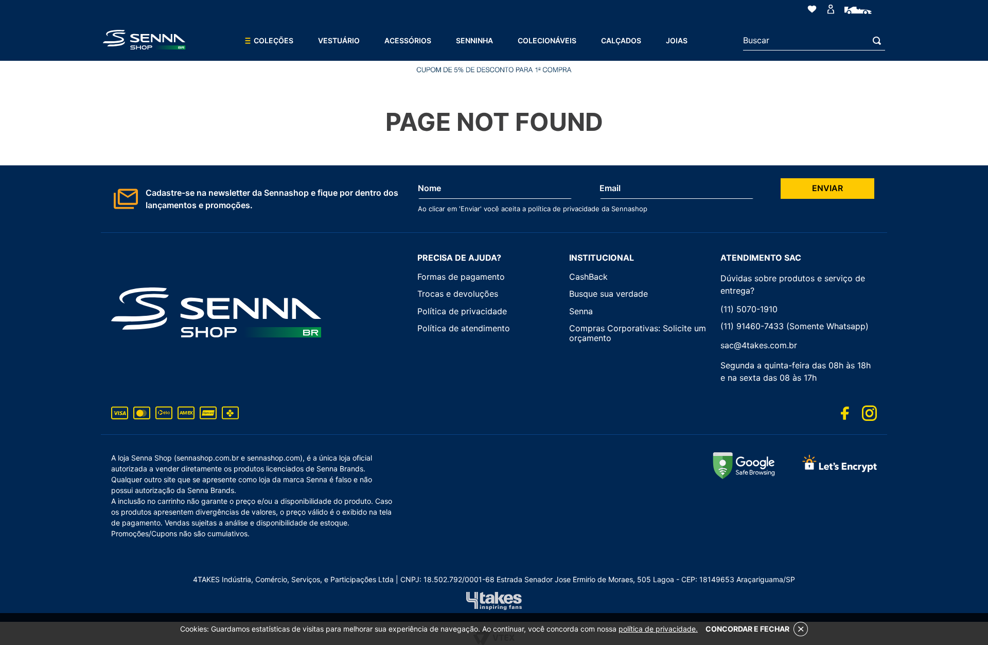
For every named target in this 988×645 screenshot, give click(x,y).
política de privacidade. (658, 628)
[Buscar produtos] (879, 40)
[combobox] (814, 40)
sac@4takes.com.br (758, 345)
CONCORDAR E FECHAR (747, 628)
